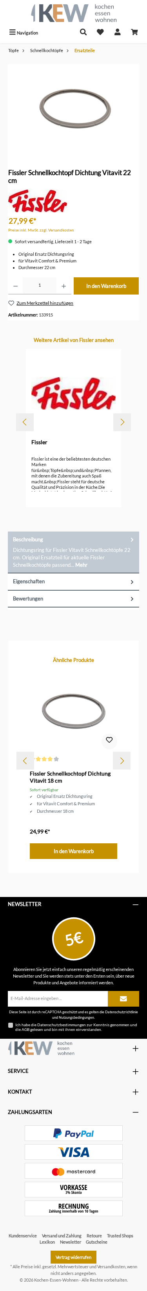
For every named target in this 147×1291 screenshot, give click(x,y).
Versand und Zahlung (62, 1235)
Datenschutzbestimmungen (61, 1024)
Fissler (39, 442)
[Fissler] (37, 200)
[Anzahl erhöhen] (63, 286)
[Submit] (123, 999)
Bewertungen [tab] (28, 598)
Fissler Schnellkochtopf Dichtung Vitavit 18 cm (70, 777)
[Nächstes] (122, 422)
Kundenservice (23, 1235)
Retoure (94, 1235)
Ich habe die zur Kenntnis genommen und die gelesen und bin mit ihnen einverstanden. (76, 1027)
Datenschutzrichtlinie (121, 1012)
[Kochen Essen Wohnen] (41, 1048)
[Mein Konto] (117, 32)
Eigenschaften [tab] (29, 581)
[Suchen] (83, 32)
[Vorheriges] (25, 422)
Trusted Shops (120, 1235)
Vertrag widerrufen (73, 1257)
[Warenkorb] (134, 32)
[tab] (73, 552)
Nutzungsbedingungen (76, 1017)
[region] (73, 108)
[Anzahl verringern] (15, 286)
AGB (25, 1029)
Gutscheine (96, 1241)
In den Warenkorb (106, 286)
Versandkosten (111, 1266)
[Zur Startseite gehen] (73, 13)
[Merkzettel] (100, 32)
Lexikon (47, 1241)
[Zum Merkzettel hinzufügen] (109, 741)
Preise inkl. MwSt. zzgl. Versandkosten (41, 230)
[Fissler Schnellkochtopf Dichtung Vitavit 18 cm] (73, 711)
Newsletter (70, 1241)
